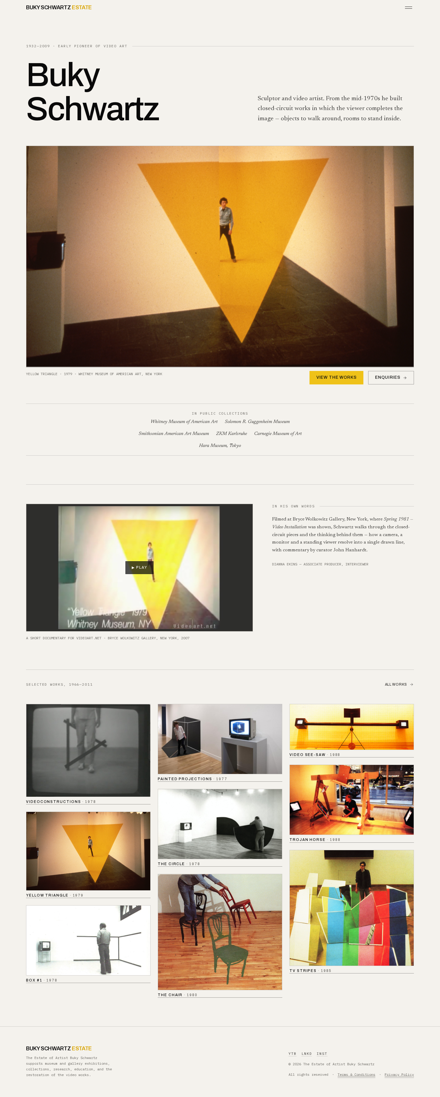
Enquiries (387, 377)
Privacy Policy (399, 1074)
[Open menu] (408, 7)
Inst (322, 1053)
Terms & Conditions (356, 1074)
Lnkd (306, 1053)
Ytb (293, 1053)
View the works (336, 377)
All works (396, 684)
